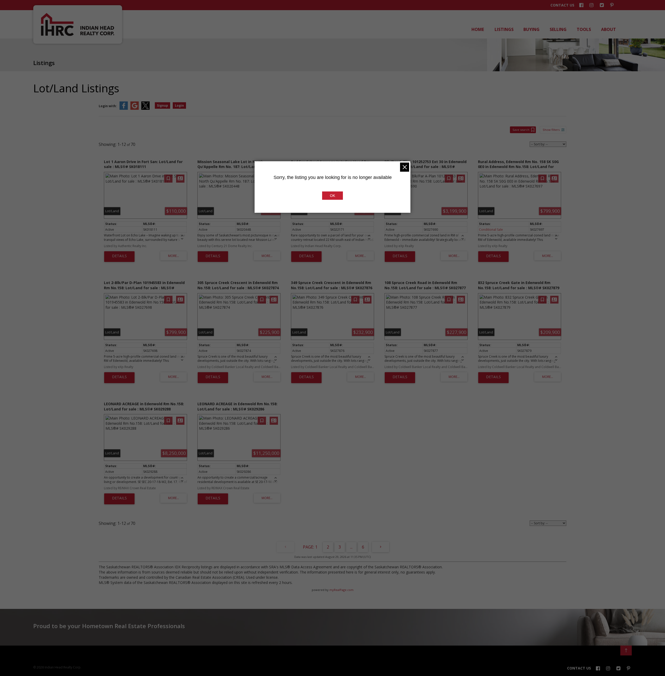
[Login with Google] (134, 108)
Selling (558, 29)
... (351, 547)
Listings (504, 29)
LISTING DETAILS (119, 256)
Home (477, 29)
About (608, 29)
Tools (583, 29)
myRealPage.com (341, 590)
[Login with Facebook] (123, 108)
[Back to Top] (626, 650)
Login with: (108, 106)
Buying (531, 29)
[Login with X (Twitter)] (145, 108)
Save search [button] (521, 130)
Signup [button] (162, 105)
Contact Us (562, 5)
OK (332, 196)
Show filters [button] (551, 130)
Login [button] (179, 105)
